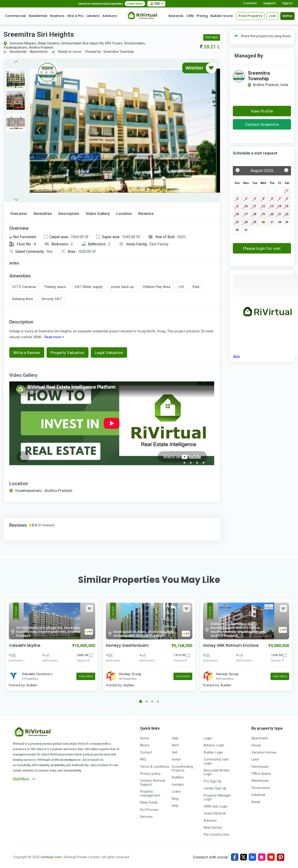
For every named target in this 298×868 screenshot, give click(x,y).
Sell (174, 752)
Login (208, 738)
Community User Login (216, 761)
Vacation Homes (264, 752)
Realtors (57, 15)
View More (86, 676)
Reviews (146, 213)
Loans (176, 791)
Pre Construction (216, 834)
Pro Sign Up (212, 781)
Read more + (54, 337)
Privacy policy (150, 773)
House (256, 745)
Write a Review (26, 352)
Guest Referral (215, 813)
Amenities (43, 213)
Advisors (109, 15)
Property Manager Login (217, 797)
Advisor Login (214, 745)
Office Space (261, 773)
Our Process (149, 809)
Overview (18, 213)
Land (255, 759)
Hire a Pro (75, 15)
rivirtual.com (51, 857)
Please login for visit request (262, 250)
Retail (255, 802)
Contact (250, 3)
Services (146, 816)
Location (124, 213)
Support (269, 3)
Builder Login (213, 752)
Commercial (15, 15)
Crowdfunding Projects (182, 768)
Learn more (135, 3)
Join (272, 15)
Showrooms (260, 788)
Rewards (176, 15)
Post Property (250, 15)
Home (144, 738)
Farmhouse (259, 766)
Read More (21, 779)
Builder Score (221, 15)
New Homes (213, 827)
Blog (175, 799)
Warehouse (260, 780)
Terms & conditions (154, 766)
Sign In (287, 3)
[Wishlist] (211, 68)
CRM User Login (215, 806)
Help (175, 806)
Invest (176, 759)
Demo (287, 15)
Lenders (93, 15)
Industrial (258, 795)
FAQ (143, 759)
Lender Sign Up (215, 788)
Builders (178, 777)
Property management (150, 793)
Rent (175, 745)
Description (68, 213)
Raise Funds (149, 802)
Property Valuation (68, 352)
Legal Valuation (109, 352)
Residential (38, 15)
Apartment (259, 738)
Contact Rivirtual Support (152, 782)
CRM (190, 15)
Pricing (202, 15)
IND (158, 3)
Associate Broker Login (217, 772)
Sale (175, 738)
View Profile (262, 111)
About (144, 745)
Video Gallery (98, 213)
